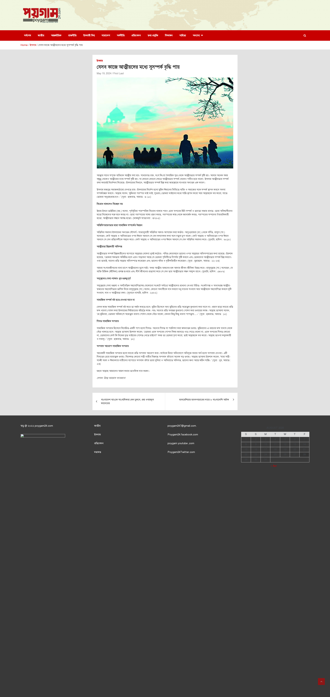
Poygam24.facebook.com (183, 434)
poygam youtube (178, 443)
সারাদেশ (106, 35)
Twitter (184, 452)
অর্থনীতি (121, 35)
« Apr (274, 465)
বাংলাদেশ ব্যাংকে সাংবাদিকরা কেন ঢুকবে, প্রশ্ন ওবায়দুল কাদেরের (127, 401)
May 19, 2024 (104, 73)
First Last (118, 73)
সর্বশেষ (27, 35)
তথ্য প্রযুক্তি (153, 35)
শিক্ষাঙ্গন (169, 35)
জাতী (96, 425)
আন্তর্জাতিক (56, 35)
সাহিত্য (182, 35)
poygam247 (174, 425)
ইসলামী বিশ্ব (89, 35)
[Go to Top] (321, 681)
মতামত (97, 452)
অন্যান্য (196, 35)
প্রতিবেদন (136, 35)
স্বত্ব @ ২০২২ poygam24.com (37, 425)
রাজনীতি (72, 35)
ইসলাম (100, 60)
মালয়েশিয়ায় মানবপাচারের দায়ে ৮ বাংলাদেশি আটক (204, 399)
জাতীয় (41, 35)
